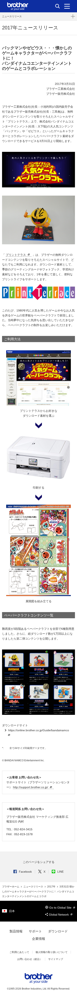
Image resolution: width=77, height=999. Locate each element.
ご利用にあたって (19, 952)
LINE (60, 871)
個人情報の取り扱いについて (52, 952)
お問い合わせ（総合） (29, 959)
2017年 (51, 886)
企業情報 (38, 938)
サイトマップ (55, 959)
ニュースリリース (12, 16)
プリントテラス (16, 254)
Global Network (59, 914)
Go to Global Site (60, 907)
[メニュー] (67, 6)
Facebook (25, 871)
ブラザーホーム (11, 886)
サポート (35, 931)
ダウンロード (58, 931)
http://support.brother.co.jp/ (30, 787)
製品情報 (16, 931)
